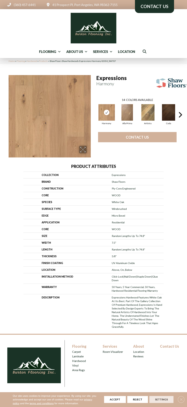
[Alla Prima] (127, 112)
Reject (137, 399)
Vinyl (75, 365)
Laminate (78, 356)
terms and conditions (42, 403)
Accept (115, 399)
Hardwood (32, 61)
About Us (74, 52)
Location (126, 52)
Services (100, 52)
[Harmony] (107, 112)
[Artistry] (147, 112)
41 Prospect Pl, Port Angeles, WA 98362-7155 (84, 5)
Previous (94, 109)
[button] (59, 51)
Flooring (47, 52)
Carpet (76, 351)
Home (12, 61)
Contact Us (137, 137)
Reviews (138, 356)
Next (180, 109)
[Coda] (168, 112)
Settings (161, 399)
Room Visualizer (113, 351)
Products (43, 61)
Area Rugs (78, 370)
